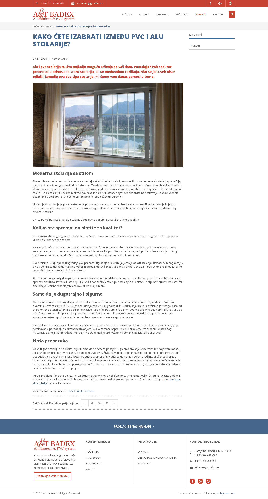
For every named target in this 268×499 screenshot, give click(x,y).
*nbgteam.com (226, 493)
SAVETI (90, 469)
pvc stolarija (172, 379)
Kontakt (218, 14)
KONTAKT (144, 463)
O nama (144, 14)
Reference (182, 14)
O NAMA (143, 451)
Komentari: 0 (60, 58)
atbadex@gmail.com (89, 3)
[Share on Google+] (99, 403)
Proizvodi (162, 14)
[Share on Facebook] (85, 403)
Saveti (48, 26)
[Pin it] (106, 403)
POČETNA (92, 451)
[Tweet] (92, 403)
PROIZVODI (93, 457)
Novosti (200, 14)
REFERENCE (93, 463)
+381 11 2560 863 (53, 3)
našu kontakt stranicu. (81, 391)
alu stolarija (40, 383)
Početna (126, 14)
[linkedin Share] (114, 403)
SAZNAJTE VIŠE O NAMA (52, 476)
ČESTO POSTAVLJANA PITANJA (157, 457)
